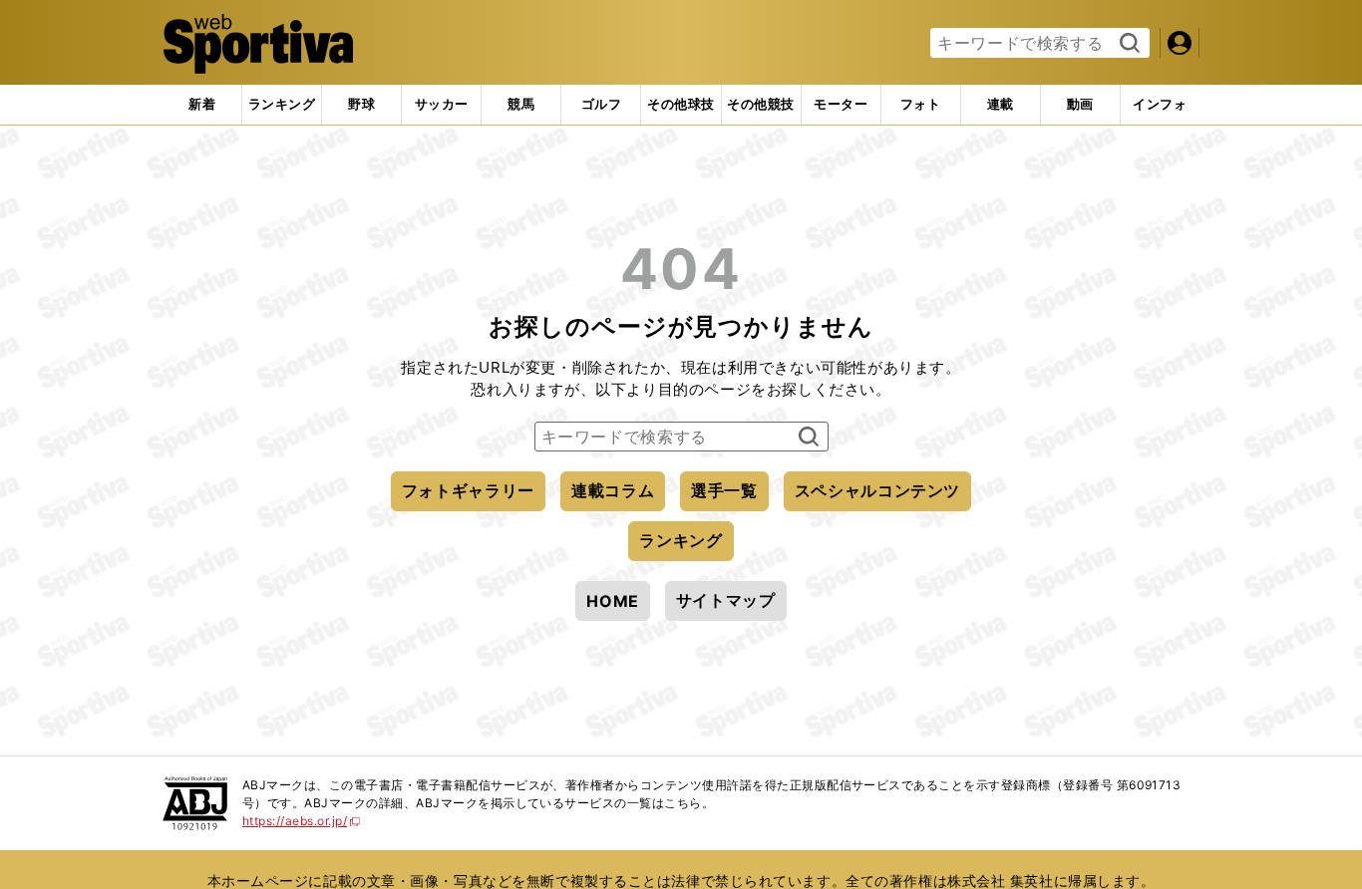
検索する (1127, 44)
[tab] (361, 105)
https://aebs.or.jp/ (301, 820)
